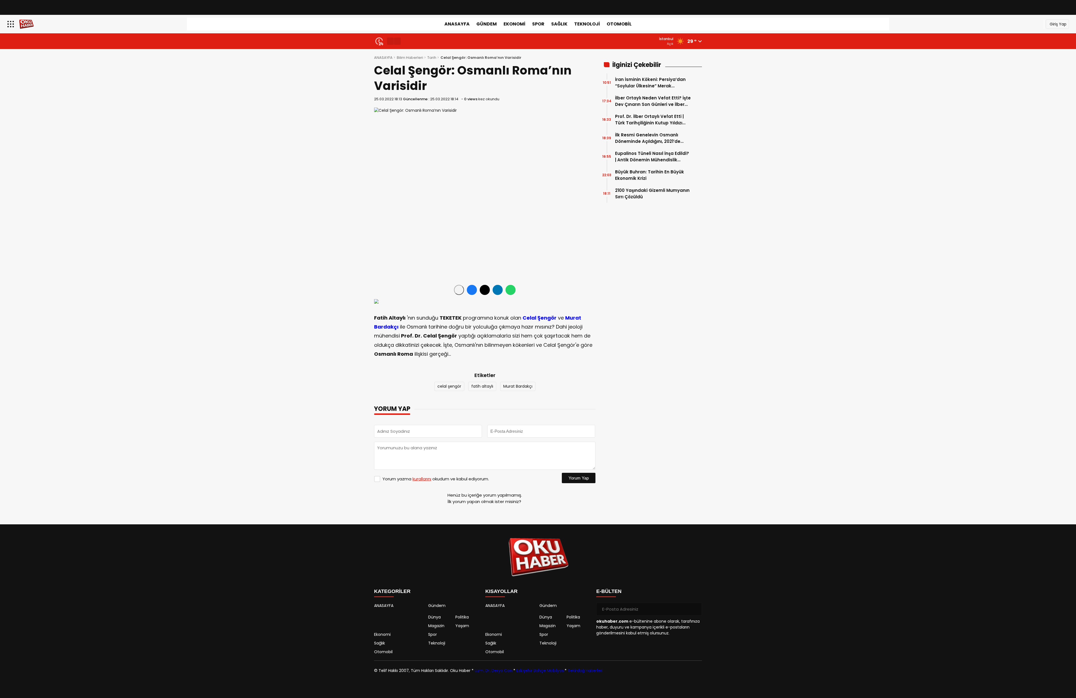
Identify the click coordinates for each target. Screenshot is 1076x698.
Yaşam (462, 626)
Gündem (486, 24)
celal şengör (449, 386)
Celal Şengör (539, 317)
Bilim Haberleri (410, 57)
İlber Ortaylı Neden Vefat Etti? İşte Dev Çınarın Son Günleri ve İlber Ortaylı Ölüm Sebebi (653, 101)
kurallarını (421, 479)
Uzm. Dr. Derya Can (493, 670)
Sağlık (559, 24)
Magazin (436, 626)
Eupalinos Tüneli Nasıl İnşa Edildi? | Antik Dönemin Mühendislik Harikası (652, 156)
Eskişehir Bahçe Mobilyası (540, 670)
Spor (538, 24)
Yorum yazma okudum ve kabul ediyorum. (435, 479)
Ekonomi (514, 24)
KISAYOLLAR (501, 591)
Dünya (434, 617)
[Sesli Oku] (459, 290)
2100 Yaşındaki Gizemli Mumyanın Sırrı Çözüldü (652, 193)
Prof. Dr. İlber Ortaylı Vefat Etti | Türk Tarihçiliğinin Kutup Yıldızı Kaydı (649, 119)
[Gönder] (695, 609)
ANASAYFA (457, 24)
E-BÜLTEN (609, 591)
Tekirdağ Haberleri (585, 670)
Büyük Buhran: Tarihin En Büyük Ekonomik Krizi (649, 175)
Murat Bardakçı (517, 386)
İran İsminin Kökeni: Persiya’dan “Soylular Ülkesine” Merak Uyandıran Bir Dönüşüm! (650, 82)
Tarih (431, 57)
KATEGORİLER (392, 591)
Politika (462, 617)
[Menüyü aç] (11, 24)
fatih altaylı (482, 386)
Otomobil (619, 24)
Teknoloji (587, 24)
